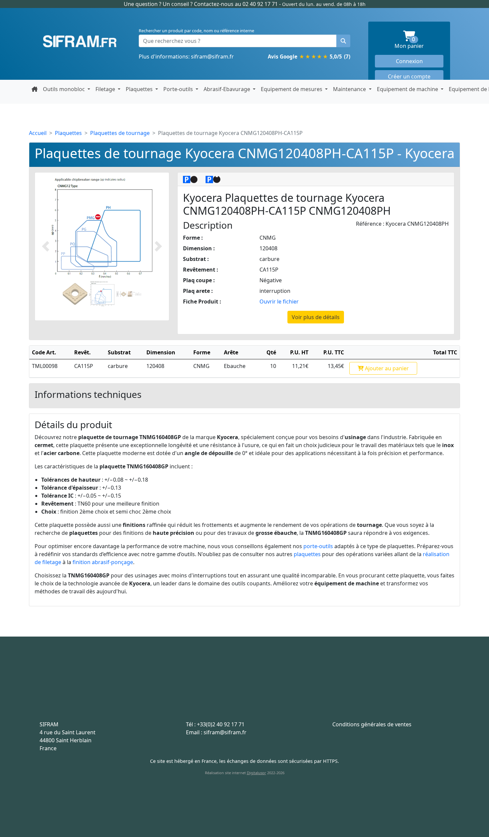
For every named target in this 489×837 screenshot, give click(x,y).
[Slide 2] (101, 294)
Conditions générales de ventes (371, 724)
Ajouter (386, 368)
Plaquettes (68, 133)
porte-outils (318, 546)
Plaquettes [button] (140, 89)
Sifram (80, 41)
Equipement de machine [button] (408, 89)
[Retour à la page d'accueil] (34, 89)
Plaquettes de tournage (120, 133)
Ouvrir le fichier (279, 301)
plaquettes (307, 554)
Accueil (38, 133)
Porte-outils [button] (178, 89)
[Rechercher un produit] (343, 41)
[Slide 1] (75, 294)
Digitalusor (256, 772)
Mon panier (419, 43)
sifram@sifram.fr (212, 56)
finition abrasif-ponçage (103, 562)
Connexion (409, 61)
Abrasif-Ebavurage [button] (227, 89)
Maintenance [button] (350, 89)
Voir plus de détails (316, 317)
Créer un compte (409, 76)
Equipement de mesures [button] (292, 89)
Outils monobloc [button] (64, 89)
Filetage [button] (105, 89)
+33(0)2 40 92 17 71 (220, 724)
